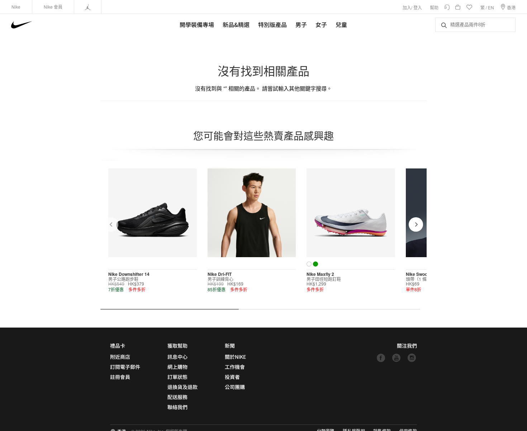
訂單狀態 (177, 376)
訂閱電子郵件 (125, 366)
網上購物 (177, 366)
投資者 (232, 376)
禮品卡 (117, 345)
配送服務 (177, 396)
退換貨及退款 (182, 386)
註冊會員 (120, 376)
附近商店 (120, 356)
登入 (417, 7)
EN (491, 7)
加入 (407, 7)
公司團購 (235, 386)
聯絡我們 (177, 407)
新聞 (230, 345)
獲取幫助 (177, 345)
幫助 (434, 7)
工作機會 (235, 366)
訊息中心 (177, 356)
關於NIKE (235, 356)
